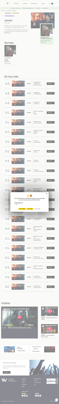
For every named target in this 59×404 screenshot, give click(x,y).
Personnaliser (37, 208)
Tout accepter (22, 208)
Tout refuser (30, 208)
